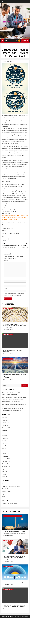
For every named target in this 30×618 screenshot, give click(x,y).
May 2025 (4, 445)
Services (22, 239)
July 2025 (4, 440)
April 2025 (4, 448)
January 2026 (5, 425)
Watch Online (25, 40)
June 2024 (4, 474)
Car (10, 239)
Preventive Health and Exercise (9, 503)
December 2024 (6, 458)
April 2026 (4, 417)
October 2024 (5, 463)
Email (5, 284)
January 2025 (5, 456)
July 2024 (4, 471)
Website (6, 288)
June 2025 (4, 443)
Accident (6, 239)
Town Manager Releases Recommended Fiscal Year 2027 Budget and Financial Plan (14, 605)
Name (5, 279)
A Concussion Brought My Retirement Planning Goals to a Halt (8, 246)
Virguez (4, 240)
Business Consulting (7, 483)
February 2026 (5, 422)
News (3, 496)
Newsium (19, 616)
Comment (6, 260)
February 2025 (5, 453)
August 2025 (5, 438)
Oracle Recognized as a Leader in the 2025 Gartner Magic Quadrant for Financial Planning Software (14, 557)
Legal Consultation (14, 46)
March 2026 (5, 420)
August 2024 (5, 469)
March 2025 (5, 451)
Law (16, 239)
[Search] (16, 40)
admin (4, 61)
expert (13, 239)
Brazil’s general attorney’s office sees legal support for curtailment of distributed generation (14, 376)
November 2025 (6, 430)
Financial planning (6, 491)
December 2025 (6, 427)
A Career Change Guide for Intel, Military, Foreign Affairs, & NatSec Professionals (14, 532)
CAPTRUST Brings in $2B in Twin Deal (21, 245)
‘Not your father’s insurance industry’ (11, 401)
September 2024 (6, 466)
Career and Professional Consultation (11, 486)
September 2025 (6, 435)
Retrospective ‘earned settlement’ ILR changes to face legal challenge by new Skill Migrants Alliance (14, 326)
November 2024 (6, 461)
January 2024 (5, 476)
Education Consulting (7, 488)
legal (19, 239)
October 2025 (5, 433)
